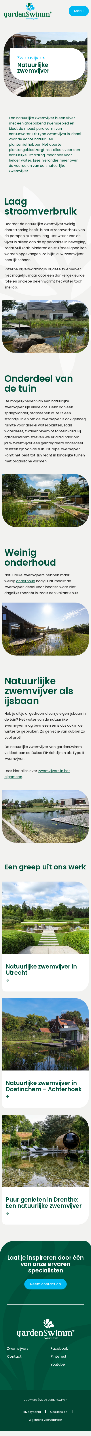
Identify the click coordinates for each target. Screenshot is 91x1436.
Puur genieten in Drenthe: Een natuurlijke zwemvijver (44, 1203)
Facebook (59, 1348)
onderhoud (25, 581)
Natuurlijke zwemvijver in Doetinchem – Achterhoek (44, 1086)
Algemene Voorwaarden (45, 1420)
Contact (14, 1356)
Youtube (58, 1364)
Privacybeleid (32, 1412)
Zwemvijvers (17, 1348)
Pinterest (58, 1356)
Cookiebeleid (59, 1412)
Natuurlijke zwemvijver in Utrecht (41, 970)
